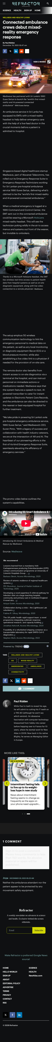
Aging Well (15, 761)
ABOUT (6, 979)
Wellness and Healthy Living (16, 17)
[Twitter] (10, 51)
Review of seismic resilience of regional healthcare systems (25, 581)
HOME (37, 10)
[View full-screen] (49, 61)
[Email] (27, 51)
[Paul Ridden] (7, 704)
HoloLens (39, 217)
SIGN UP (28, 10)
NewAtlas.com (35, 975)
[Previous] (7, 783)
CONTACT (7, 999)
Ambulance (36, 666)
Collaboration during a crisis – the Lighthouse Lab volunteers (25, 609)
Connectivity (17, 672)
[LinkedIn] (16, 51)
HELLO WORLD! (10, 972)
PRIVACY (7, 995)
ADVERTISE (8, 987)
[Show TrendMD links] (47, 646)
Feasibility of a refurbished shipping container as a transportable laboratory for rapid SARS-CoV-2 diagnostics (25, 632)
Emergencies (17, 666)
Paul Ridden (21, 701)
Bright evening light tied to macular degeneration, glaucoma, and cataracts (25, 787)
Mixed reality (27, 661)
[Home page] (26, 4)
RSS (5, 1002)
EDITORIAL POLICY (11, 983)
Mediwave (17, 551)
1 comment (28, 688)
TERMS (6, 991)
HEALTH (17, 10)
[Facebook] (5, 51)
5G (12, 661)
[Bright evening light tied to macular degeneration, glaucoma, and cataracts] (26, 769)
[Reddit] (21, 51)
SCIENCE (7, 10)
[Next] (45, 783)
